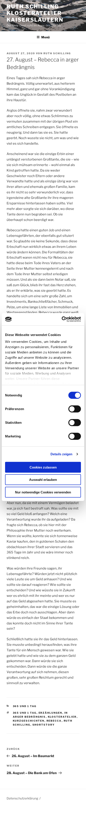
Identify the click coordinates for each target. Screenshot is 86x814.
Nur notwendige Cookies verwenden (43, 492)
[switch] (74, 408)
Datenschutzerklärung (22, 798)
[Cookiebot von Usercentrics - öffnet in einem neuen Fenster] (62, 319)
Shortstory (43, 724)
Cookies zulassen (43, 467)
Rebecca (54, 720)
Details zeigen (61, 454)
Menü (45, 37)
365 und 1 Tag (25, 706)
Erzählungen (50, 712)
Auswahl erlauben (43, 480)
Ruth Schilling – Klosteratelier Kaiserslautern (35, 13)
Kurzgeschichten (29, 720)
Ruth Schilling (57, 53)
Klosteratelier (62, 716)
